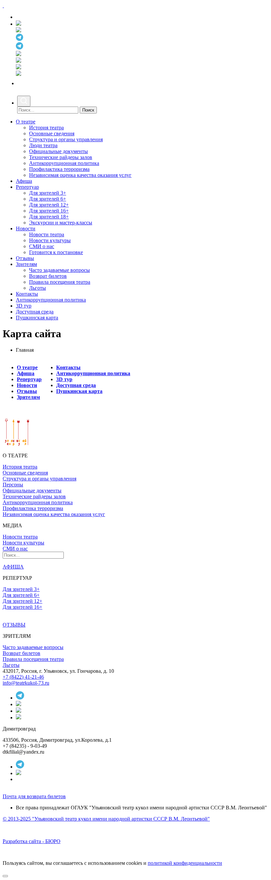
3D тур (23, 306)
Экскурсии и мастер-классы (60, 222)
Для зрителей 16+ (49, 210)
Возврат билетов (48, 276)
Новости (25, 228)
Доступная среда (35, 311)
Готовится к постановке (56, 252)
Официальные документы (58, 151)
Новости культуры (50, 240)
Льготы (37, 288)
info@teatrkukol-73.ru (26, 683)
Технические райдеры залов (60, 157)
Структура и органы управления (66, 139)
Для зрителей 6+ (47, 199)
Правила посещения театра (59, 282)
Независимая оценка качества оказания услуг (80, 175)
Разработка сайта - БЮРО (31, 841)
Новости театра (46, 234)
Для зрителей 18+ (49, 216)
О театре (25, 121)
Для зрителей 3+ (47, 193)
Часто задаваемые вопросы (59, 270)
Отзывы (25, 258)
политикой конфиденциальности (185, 863)
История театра (46, 127)
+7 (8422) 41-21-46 (23, 677)
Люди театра (43, 145)
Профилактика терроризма (59, 169)
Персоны (13, 484)
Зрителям (26, 264)
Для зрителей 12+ (49, 205)
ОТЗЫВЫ (14, 625)
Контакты (27, 294)
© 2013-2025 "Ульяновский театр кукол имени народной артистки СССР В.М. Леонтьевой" (106, 819)
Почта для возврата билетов (34, 796)
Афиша (24, 181)
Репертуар (27, 187)
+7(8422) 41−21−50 (40, 17)
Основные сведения (51, 133)
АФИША (13, 567)
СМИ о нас (41, 246)
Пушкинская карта (37, 317)
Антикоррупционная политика (64, 163)
